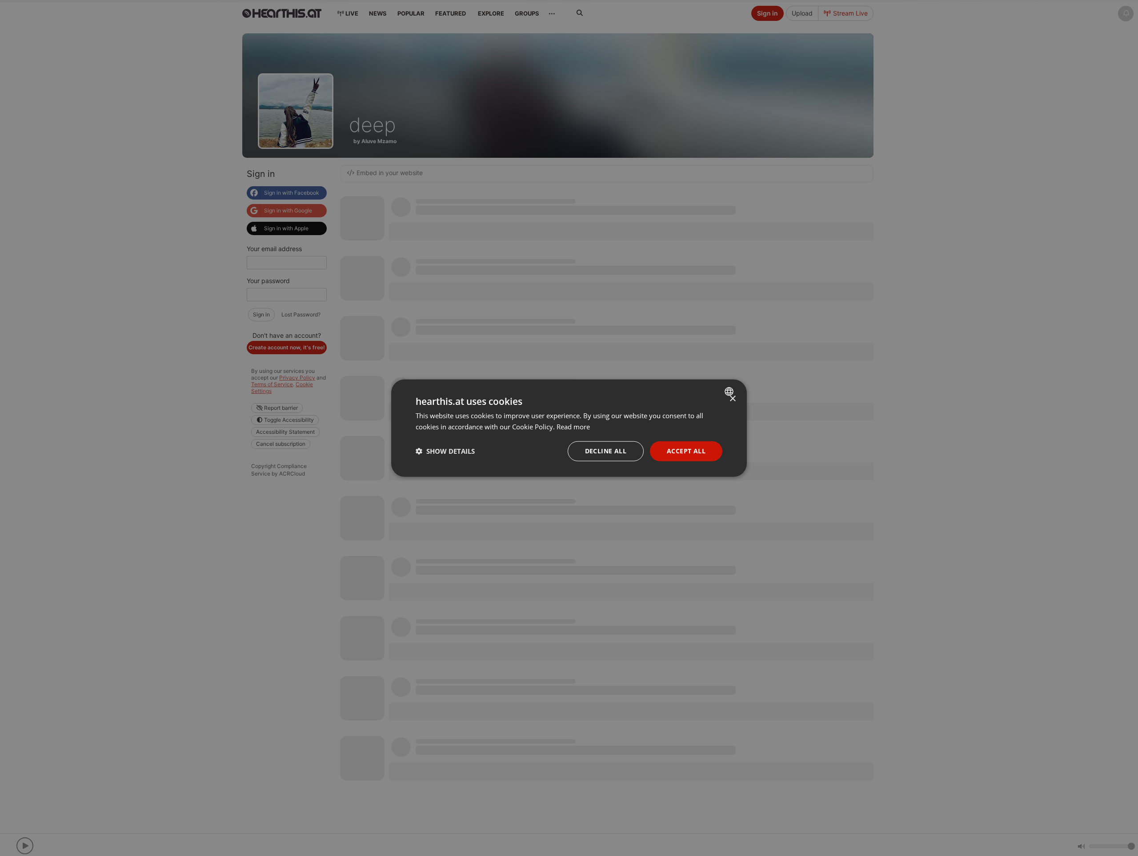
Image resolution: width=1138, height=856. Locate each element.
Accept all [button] (686, 451)
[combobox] (730, 391)
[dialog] (569, 428)
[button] (445, 451)
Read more (573, 426)
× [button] (732, 399)
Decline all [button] (605, 451)
